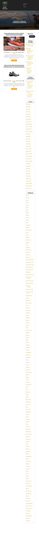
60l (27, 210)
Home (13, 17)
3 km (28, 205)
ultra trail (28, 483)
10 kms (28, 197)
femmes (28, 325)
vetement (28, 498)
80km (28, 220)
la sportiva (28, 354)
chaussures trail (29, 295)
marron (28, 364)
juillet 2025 (29, 136)
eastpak (28, 317)
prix (27, 406)
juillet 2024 (29, 166)
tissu (28, 471)
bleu (27, 244)
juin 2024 (28, 168)
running (28, 419)
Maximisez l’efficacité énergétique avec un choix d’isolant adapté (30, 51)
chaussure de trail (30, 269)
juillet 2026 (29, 106)
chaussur (28, 254)
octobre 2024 (29, 158)
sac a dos (28, 426)
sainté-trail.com (4, 7)
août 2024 (28, 163)
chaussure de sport (30, 267)
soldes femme (29, 456)
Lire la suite (14, 60)
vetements (28, 510)
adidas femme (29, 230)
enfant (28, 320)
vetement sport (29, 508)
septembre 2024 (29, 161)
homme (28, 342)
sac (27, 424)
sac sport (28, 436)
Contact (24, 6)
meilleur (28, 367)
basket (28, 237)
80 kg (28, 215)
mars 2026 (28, 116)
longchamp (29, 357)
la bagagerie (29, 352)
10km (28, 202)
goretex (28, 335)
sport (28, 458)
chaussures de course (30, 274)
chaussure (28, 257)
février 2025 (29, 148)
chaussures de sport (30, 280)
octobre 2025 (29, 129)
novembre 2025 (29, 126)
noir (27, 389)
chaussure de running (30, 264)
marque (28, 362)
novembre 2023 (29, 185)
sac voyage (29, 439)
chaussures (29, 272)
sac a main (28, 429)
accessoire (28, 225)
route (28, 416)
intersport (28, 347)
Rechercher (30, 33)
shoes (28, 453)
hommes (28, 345)
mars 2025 (28, 146)
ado (27, 232)
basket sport (29, 239)
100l (27, 200)
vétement (28, 500)
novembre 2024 (29, 156)
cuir (27, 305)
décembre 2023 (29, 183)
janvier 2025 (29, 151)
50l (27, 207)
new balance (29, 384)
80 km (28, 217)
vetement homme (30, 505)
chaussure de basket (30, 259)
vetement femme (30, 503)
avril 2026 (28, 114)
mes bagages (29, 372)
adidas (28, 227)
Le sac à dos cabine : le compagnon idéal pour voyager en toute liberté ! (30, 85)
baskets (28, 242)
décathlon (28, 310)
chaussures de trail (30, 283)
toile (27, 476)
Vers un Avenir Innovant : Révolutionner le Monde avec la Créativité (29, 70)
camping (28, 247)
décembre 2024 (29, 153)
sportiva (28, 463)
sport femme (29, 461)
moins (28, 379)
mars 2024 (29, 176)
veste (28, 495)
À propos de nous (25, 4)
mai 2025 (28, 141)
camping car (29, 249)
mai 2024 (28, 171)
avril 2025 (28, 143)
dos (27, 315)
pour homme (29, 404)
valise (28, 488)
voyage (28, 513)
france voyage (29, 330)
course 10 (28, 300)
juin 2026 (28, 109)
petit (28, 394)
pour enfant (29, 399)
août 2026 (28, 104)
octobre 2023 (29, 188)
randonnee (29, 411)
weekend (28, 520)
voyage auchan (29, 515)
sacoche (28, 441)
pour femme (29, 401)
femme (28, 322)
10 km (28, 195)
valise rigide (29, 493)
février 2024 (29, 178)
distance (28, 312)
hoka (28, 340)
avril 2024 (28, 173)
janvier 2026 (29, 121)
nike (27, 387)
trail (27, 478)
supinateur (29, 466)
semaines (28, 451)
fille (27, 327)
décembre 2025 (29, 124)
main (28, 359)
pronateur (28, 409)
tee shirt (28, 468)
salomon (28, 446)
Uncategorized (29, 486)
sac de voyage (29, 434)
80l (27, 222)
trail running (29, 481)
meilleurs (28, 369)
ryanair (28, 421)
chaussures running (30, 289)
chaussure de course (30, 262)
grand (28, 337)
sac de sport (29, 431)
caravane (28, 252)
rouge (28, 414)
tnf (27, 473)
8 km (28, 212)
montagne (28, 382)
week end (28, 518)
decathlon (28, 307)
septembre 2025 (29, 131)
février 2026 (29, 119)
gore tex (28, 332)
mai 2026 (28, 111)
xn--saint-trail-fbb (12, 52)
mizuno (28, 377)
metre (28, 374)
